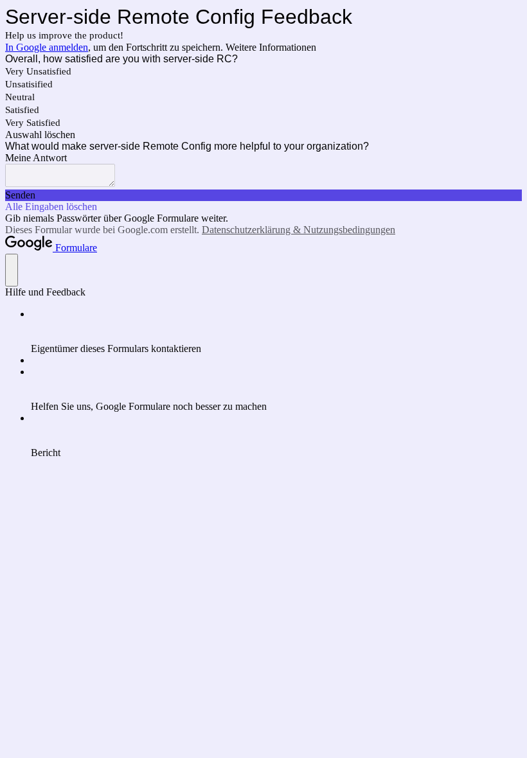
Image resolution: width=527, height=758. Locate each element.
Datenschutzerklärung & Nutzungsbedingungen (298, 229)
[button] (263, 135)
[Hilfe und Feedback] (11, 270)
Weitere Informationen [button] (271, 47)
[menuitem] (276, 331)
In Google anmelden (46, 47)
